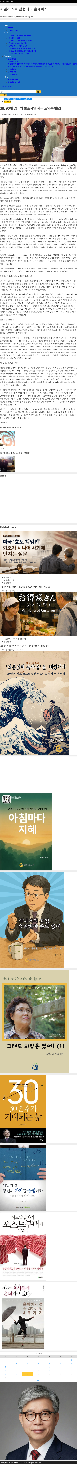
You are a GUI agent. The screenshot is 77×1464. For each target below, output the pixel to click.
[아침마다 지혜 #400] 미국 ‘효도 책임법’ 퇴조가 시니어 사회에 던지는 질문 (25, 587)
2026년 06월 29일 (8, 591)
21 (60, 1370)
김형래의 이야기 (14, 82)
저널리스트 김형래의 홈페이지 (24, 9)
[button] (0, 89)
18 (27, 1370)
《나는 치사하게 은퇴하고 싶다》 (20, 53)
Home (6, 25)
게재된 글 (7, 577)
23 (5, 1374)
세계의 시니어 (13, 69)
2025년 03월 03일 (20, 114)
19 (38, 1370)
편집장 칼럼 (12, 59)
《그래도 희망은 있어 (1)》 (17, 43)
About (10, 27)
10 (16, 1367)
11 (27, 1367)
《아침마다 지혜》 (14, 38)
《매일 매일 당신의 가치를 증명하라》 (22, 48)
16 (5, 1370)
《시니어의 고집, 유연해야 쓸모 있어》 (22, 40)
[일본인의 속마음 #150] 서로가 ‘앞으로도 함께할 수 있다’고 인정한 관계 (24, 646)
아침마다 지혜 (13, 61)
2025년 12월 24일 (8, 650)
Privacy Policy (13, 30)
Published (7, 33)
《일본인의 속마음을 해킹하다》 (19, 35)
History (7, 77)
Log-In (4, 95)
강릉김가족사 (13, 79)
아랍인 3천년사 (13, 74)
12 (38, 1367)
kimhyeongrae (7, 114)
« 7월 (37, 1380)
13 (49, 1367)
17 (16, 1370)
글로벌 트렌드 (13, 72)
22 (71, 1370)
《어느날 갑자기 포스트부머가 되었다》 (22, 51)
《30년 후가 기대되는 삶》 (18, 46)
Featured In (8, 56)
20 (49, 1370)
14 (60, 1367)
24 (16, 1374)
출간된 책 (7, 102)
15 (71, 1367)
